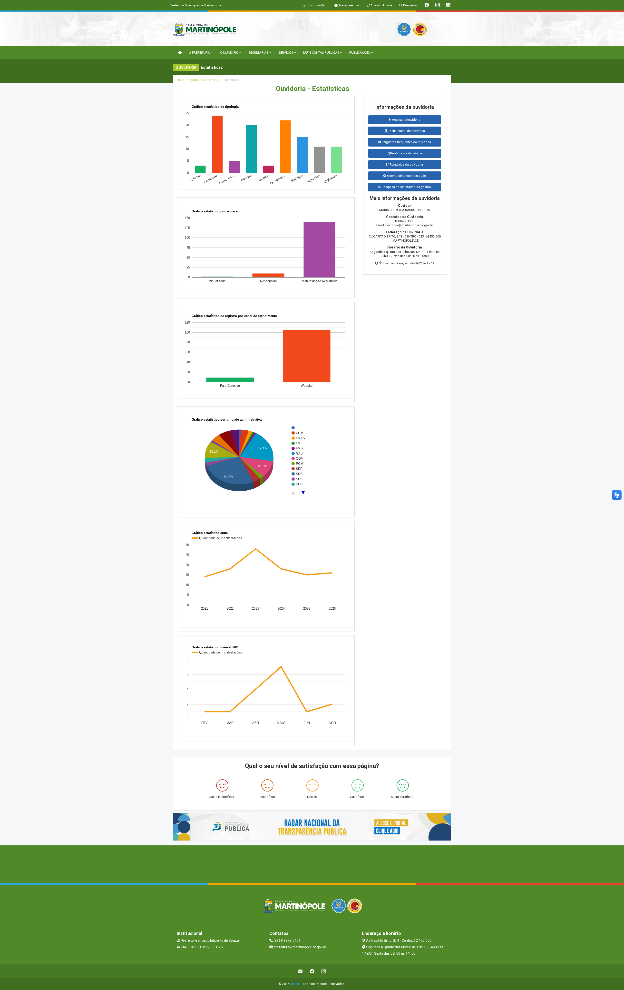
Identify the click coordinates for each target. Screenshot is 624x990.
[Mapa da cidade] (312, 863)
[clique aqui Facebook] (312, 971)
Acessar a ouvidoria (405, 119)
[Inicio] (180, 52)
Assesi (295, 984)
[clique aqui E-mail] (300, 971)
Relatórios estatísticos (406, 153)
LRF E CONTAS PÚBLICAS (321, 52)
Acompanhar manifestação (406, 176)
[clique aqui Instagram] (324, 971)
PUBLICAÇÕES (360, 52)
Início (181, 80)
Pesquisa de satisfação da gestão (406, 187)
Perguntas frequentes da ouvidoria (406, 142)
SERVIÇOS (286, 52)
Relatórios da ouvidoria (406, 164)
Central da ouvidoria (204, 80)
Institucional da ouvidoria (406, 131)
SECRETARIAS (258, 52)
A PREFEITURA (200, 52)
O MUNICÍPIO (229, 52)
